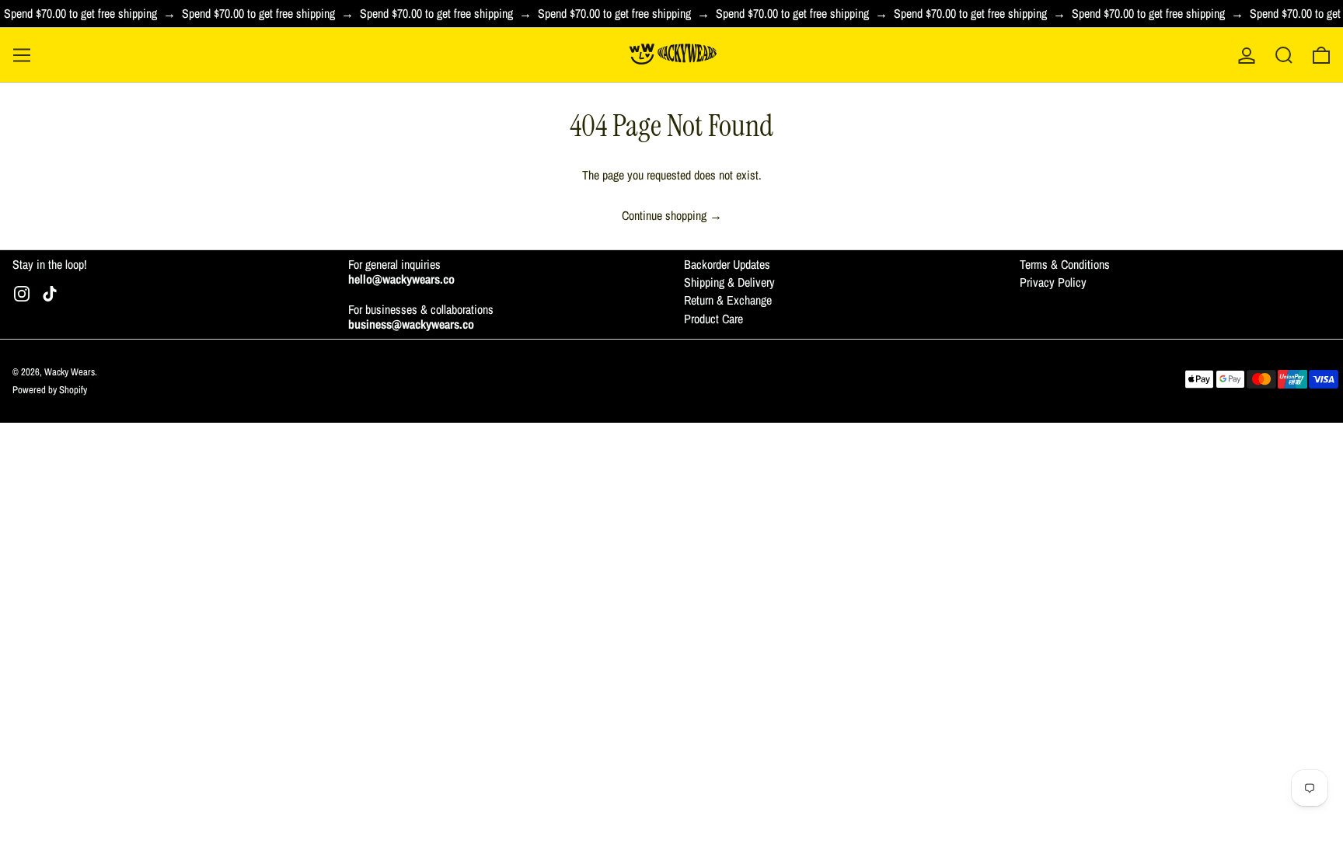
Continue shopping (664, 215)
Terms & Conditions (1065, 264)
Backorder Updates (727, 264)
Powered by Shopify (49, 389)
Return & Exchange (728, 300)
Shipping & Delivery (729, 282)
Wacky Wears (69, 371)
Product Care (713, 318)
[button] (1284, 55)
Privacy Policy (1053, 282)
